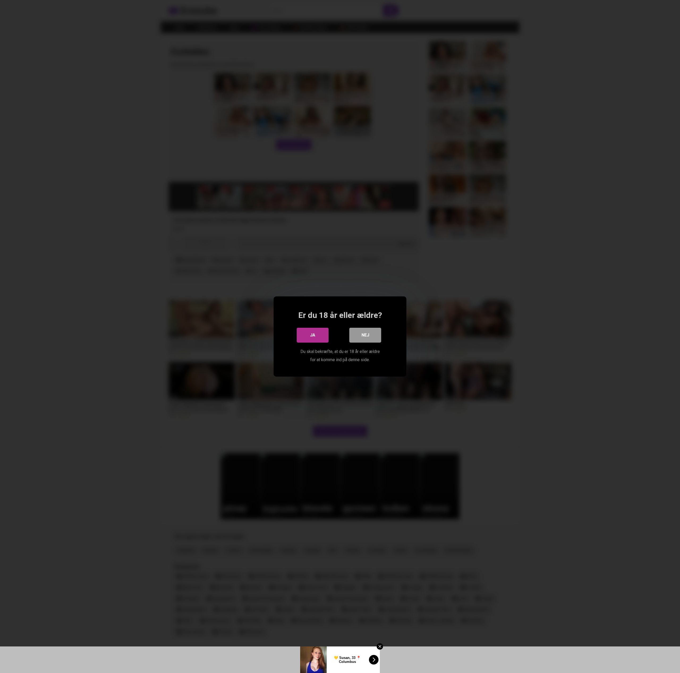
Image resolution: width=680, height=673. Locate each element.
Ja (312, 335)
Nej (365, 335)
